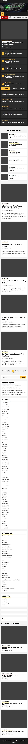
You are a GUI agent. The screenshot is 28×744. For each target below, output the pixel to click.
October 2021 (5, 429)
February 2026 (5, 402)
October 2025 (5, 411)
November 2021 (5, 426)
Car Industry (4, 564)
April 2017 (4, 497)
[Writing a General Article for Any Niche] (14, 268)
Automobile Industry (6, 544)
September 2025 (5, 413)
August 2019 (4, 446)
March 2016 (4, 525)
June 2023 (4, 420)
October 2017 (5, 484)
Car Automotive (8, 82)
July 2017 (4, 490)
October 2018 (5, 466)
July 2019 (4, 448)
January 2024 (5, 418)
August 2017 (4, 488)
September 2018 (5, 468)
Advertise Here (5, 600)
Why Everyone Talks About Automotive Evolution (12, 207)
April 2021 (4, 435)
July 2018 (4, 472)
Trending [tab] (23, 88)
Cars (3, 568)
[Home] (2, 14)
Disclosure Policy (5, 603)
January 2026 (5, 404)
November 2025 (5, 409)
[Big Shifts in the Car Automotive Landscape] (4, 168)
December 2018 (5, 462)
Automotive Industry (8, 51)
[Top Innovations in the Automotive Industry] (4, 136)
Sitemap (3, 605)
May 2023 (4, 422)
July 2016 (4, 516)
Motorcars (4, 584)
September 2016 (5, 512)
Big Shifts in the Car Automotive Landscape (13, 122)
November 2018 (5, 464)
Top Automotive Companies (8, 588)
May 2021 (4, 433)
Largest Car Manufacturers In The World (11, 579)
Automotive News (6, 551)
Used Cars (4, 590)
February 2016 (5, 527)
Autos (3, 315)
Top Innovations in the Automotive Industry (13, 94)
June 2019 (4, 451)
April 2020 (4, 442)
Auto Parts (4, 540)
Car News (4, 566)
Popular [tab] (14, 88)
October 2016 (5, 510)
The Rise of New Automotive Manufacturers (12, 62)
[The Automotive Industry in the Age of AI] (4, 177)
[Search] (26, 14)
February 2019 (5, 457)
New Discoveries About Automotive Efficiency (13, 108)
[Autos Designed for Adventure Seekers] (14, 304)
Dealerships (4, 573)
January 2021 (5, 440)
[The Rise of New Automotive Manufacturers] (14, 30)
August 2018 (4, 470)
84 (25, 370)
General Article (5, 241)
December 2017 (5, 479)
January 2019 (5, 459)
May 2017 (4, 494)
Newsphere (20, 740)
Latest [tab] (6, 88)
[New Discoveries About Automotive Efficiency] (4, 152)
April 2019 (4, 455)
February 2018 (5, 477)
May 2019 (4, 453)
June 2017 (4, 492)
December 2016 (5, 506)
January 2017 (5, 503)
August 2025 (4, 415)
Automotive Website (6, 557)
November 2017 (5, 481)
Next (14, 372)
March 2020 (4, 444)
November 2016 (5, 508)
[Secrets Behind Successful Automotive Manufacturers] (4, 160)
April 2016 (4, 523)
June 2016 (4, 519)
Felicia (11, 46)
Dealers (3, 571)
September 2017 (5, 486)
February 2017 (5, 501)
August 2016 (4, 514)
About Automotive (8, 67)
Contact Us (4, 598)
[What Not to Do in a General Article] (14, 231)
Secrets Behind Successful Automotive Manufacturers (16, 161)
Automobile (4, 542)
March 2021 (4, 437)
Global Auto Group (6, 577)
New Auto (4, 586)
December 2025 (5, 407)
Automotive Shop (6, 553)
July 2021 (4, 431)
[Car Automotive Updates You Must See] (14, 341)
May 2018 (4, 475)
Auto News (4, 538)
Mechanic (4, 582)
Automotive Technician (7, 555)
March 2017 (4, 499)
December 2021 (5, 424)
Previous (4, 370)
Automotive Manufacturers (10, 59)
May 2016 (4, 521)
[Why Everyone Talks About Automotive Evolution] (14, 193)
